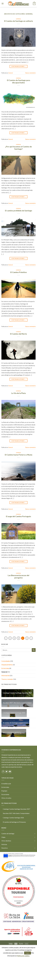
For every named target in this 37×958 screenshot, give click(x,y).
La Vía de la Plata (18, 393)
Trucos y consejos (7, 679)
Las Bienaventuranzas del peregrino (18, 576)
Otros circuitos (6, 798)
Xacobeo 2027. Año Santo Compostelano (17, 703)
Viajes (3, 837)
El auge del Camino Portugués (18, 516)
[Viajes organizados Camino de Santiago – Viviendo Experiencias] (18, 3)
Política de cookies (23, 956)
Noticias (4, 844)
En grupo (4, 791)
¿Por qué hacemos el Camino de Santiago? (18, 148)
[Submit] (34, 650)
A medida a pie (6, 783)
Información (5, 675)
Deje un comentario (30, 73)
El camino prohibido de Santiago (18, 211)
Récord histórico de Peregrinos (14, 733)
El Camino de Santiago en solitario (18, 21)
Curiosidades (5, 661)
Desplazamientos (7, 664)
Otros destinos (6, 841)
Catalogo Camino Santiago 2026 (14, 713)
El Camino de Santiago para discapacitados (18, 81)
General (18, 18)
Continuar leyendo (18, 66)
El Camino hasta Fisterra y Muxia (18, 455)
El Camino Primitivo (18, 272)
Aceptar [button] (27, 953)
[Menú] (2, 3)
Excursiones (5, 794)
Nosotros (4, 848)
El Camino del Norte (18, 334)
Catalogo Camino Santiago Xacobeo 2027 (17, 693)
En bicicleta (5, 668)
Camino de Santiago (7, 833)
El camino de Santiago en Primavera (15, 723)
